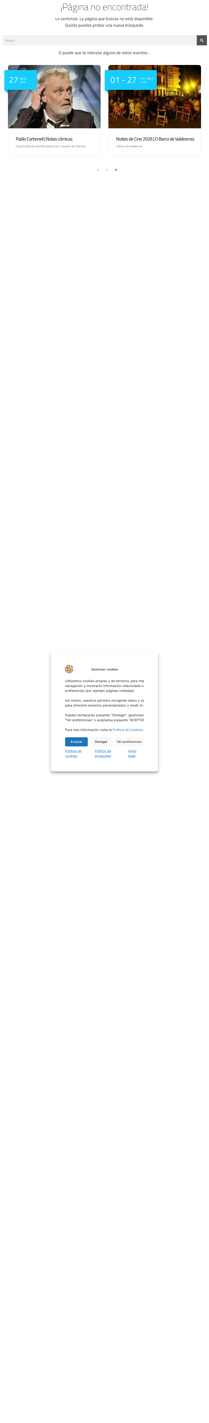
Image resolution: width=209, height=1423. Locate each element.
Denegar (101, 742)
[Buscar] (202, 40)
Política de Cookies (128, 730)
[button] (95, 170)
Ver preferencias (129, 742)
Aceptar (76, 742)
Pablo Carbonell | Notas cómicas (44, 138)
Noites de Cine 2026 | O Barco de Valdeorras (155, 138)
